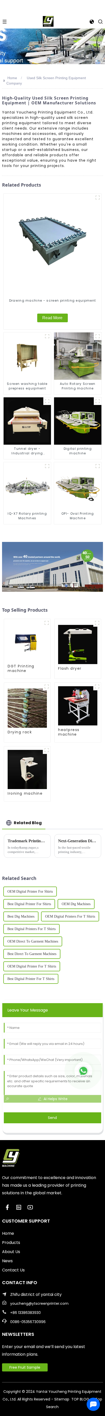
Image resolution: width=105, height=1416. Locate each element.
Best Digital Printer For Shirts (29, 904)
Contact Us (13, 1270)
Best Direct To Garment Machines (31, 954)
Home (12, 78)
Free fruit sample (24, 1367)
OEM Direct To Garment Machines (32, 941)
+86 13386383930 (25, 1312)
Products (11, 1242)
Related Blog (28, 823)
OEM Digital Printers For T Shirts (70, 916)
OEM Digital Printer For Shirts (30, 891)
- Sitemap (60, 1399)
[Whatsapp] (83, 1071)
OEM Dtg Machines (76, 904)
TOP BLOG (80, 1399)
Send (52, 1117)
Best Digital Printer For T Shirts (30, 979)
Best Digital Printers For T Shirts (31, 929)
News (7, 1261)
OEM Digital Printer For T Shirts (31, 966)
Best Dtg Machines (20, 916)
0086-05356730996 (28, 1321)
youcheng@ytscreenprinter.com (39, 1303)
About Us (11, 1252)
